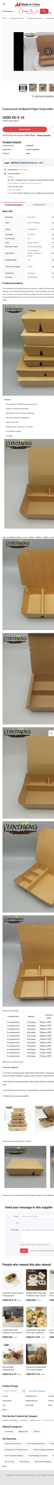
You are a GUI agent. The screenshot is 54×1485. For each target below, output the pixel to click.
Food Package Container (37, 1455)
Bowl (50, 1405)
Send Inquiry (25, 129)
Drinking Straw (31, 1396)
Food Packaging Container (43, 1449)
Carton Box (9, 1431)
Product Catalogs (38, 1391)
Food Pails (29, 1405)
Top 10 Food (9, 1461)
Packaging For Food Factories (16, 1449)
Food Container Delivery (14, 1455)
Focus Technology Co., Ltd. (32, 1475)
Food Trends (24, 1461)
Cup (4, 1405)
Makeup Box (23, 1431)
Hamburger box (31, 1400)
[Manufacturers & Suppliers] (27, 4)
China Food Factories (13, 1443)
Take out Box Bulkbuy (42, 1461)
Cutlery (51, 1396)
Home (5, 18)
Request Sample (43, 135)
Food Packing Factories (35, 1443)
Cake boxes (7, 1400)
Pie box (5, 1396)
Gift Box (37, 1431)
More (5, 1466)
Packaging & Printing (16, 18)
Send (24, 1250)
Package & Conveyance (34, 18)
